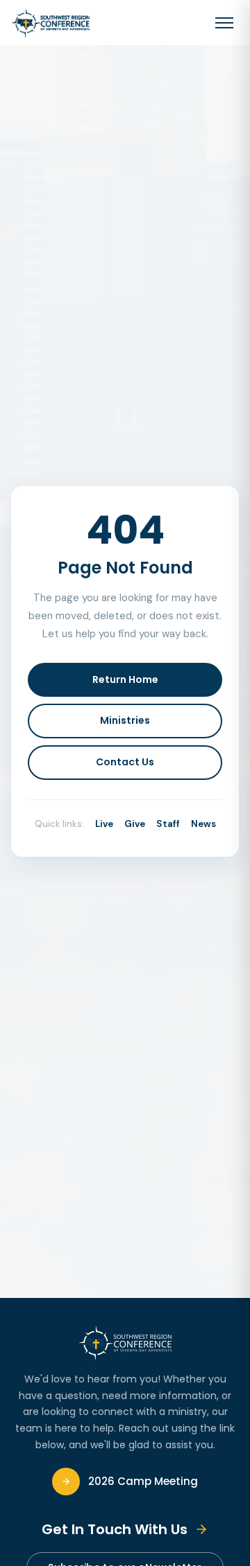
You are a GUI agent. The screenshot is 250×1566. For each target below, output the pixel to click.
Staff (168, 824)
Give (134, 824)
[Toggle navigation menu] (224, 23)
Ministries (125, 720)
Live (104, 824)
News (203, 824)
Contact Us (125, 762)
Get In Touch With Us (115, 1529)
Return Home (125, 679)
